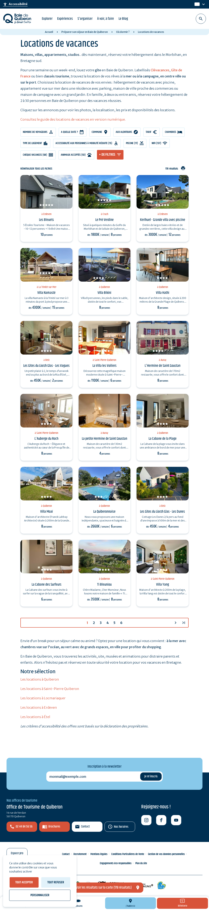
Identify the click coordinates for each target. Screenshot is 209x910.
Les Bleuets (46, 220)
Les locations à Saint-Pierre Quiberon (49, 689)
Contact (85, 826)
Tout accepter (24, 882)
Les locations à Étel (35, 717)
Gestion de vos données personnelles (166, 854)
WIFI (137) (156, 143)
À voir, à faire (105, 19)
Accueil (49, 31)
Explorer (47, 19)
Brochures (54, 826)
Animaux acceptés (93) (73, 155)
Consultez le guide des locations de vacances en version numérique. (73, 119)
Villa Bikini (104, 293)
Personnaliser (39, 895)
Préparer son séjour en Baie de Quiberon (84, 31)
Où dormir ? (123, 31)
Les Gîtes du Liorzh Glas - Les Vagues (46, 366)
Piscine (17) (132, 143)
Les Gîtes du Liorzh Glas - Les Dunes (162, 511)
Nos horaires (121, 826)
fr (196, 4)
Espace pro (17, 853)
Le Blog (123, 19)
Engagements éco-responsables (115, 863)
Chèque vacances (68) (35, 155)
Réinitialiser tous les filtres (36, 169)
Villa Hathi (162, 293)
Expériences (65, 19)
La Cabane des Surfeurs (46, 584)
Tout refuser (55, 882)
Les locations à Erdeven (38, 707)
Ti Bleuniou (104, 584)
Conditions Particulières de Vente (127, 854)
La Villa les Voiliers (104, 366)
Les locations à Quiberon (39, 679)
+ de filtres (107, 155)
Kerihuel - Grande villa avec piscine (162, 220)
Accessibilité (15, 4)
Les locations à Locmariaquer (43, 698)
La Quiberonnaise (104, 511)
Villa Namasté (46, 293)
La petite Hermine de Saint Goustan (104, 439)
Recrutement (80, 854)
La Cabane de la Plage (163, 439)
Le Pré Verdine (104, 220)
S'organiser (85, 19)
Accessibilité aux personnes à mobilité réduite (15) (84, 143)
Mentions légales (98, 854)
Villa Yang (162, 584)
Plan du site (141, 863)
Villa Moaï (46, 511)
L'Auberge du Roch (46, 439)
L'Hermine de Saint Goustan (162, 366)
